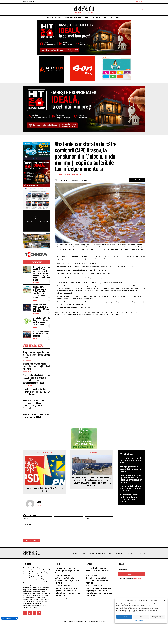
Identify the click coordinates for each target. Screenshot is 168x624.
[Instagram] (30, 613)
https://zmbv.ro (41, 505)
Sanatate (75, 174)
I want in (130, 574)
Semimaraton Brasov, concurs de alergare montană (41, 333)
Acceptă (124, 617)
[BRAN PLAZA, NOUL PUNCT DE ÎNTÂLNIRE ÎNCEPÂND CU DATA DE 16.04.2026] (27, 307)
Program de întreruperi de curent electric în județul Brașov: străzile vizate (36, 355)
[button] (164, 600)
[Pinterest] (139, 180)
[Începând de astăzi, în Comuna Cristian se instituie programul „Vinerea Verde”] (27, 320)
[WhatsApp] (143, 180)
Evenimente (36, 282)
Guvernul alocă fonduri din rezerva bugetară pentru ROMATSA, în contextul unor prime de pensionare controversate (36, 379)
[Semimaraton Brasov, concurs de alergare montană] (27, 334)
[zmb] (56, 180)
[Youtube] (39, 613)
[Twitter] (135, 180)
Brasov (35, 300)
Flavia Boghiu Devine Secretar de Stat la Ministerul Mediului (36, 415)
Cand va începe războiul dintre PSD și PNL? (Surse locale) (44, 489)
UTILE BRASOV (27, 385)
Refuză (141, 617)
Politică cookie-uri (139, 620)
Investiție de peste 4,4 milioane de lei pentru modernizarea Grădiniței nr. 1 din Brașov (36, 392)
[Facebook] (131, 180)
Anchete (60, 174)
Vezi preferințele (157, 617)
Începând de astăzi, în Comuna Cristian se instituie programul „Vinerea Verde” (41, 321)
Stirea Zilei (27, 360)
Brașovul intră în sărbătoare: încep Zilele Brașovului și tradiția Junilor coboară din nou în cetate (40, 292)
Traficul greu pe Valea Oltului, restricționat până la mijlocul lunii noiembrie (36, 366)
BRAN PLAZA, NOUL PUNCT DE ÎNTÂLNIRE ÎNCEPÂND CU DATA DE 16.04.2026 (41, 307)
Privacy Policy (137, 578)
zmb (65, 180)
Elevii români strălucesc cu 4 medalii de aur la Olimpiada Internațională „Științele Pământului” (34, 404)
